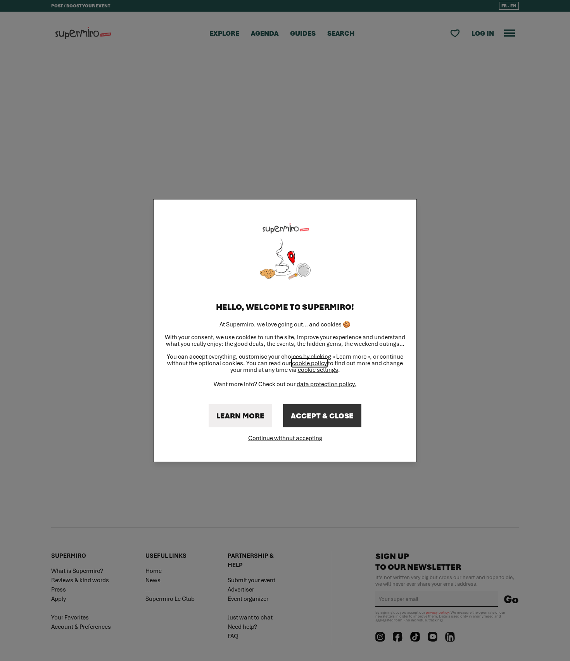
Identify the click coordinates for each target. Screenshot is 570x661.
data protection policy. (326, 384)
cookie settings (318, 369)
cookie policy (309, 363)
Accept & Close (322, 416)
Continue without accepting (285, 438)
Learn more (240, 416)
